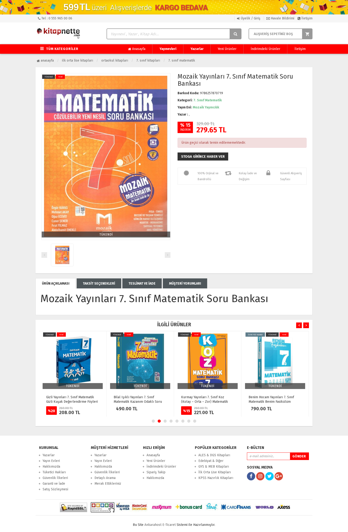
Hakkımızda (51, 467)
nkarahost (153, 525)
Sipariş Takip (156, 472)
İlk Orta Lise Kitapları (77, 60)
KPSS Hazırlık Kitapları (215, 478)
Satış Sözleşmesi (55, 489)
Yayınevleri (168, 49)
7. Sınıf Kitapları (148, 60)
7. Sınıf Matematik (181, 60)
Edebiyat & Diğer (210, 461)
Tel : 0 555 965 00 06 (56, 18)
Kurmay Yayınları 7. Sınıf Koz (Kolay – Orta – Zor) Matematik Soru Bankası (204, 401)
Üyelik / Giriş (250, 18)
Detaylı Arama (105, 478)
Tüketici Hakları (54, 472)
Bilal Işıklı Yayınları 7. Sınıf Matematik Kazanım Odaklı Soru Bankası (138, 401)
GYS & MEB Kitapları (213, 467)
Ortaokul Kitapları (114, 60)
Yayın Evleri (51, 461)
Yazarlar (197, 49)
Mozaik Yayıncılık (206, 107)
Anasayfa (138, 49)
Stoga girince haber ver (203, 156)
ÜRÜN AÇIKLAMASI (55, 284)
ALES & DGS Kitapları (214, 455)
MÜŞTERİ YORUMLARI (185, 284)
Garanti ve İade (54, 484)
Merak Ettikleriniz (107, 484)
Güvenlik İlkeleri (55, 478)
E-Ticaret (169, 525)
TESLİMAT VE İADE (142, 284)
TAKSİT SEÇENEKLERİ (99, 284)
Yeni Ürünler (227, 49)
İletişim (306, 18)
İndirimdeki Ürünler (265, 49)
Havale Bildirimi (282, 18)
